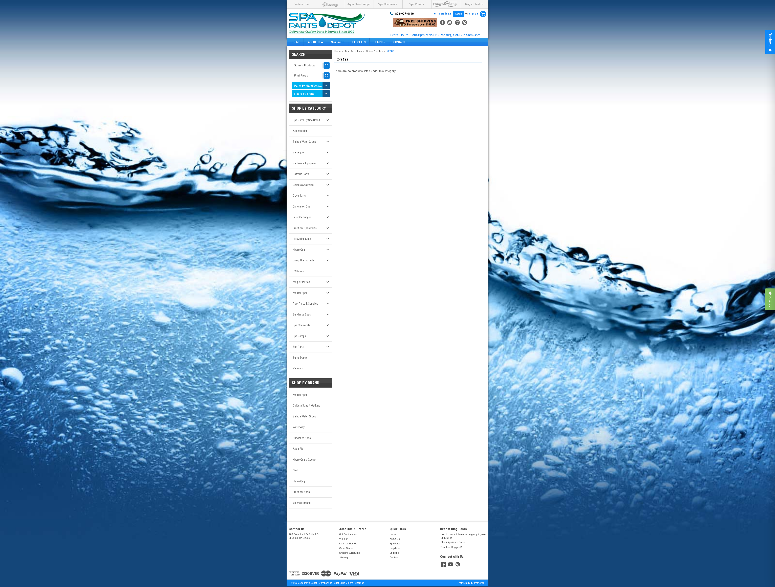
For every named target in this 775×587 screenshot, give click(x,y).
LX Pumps (299, 271)
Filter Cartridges (302, 217)
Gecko (297, 470)
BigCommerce (476, 583)
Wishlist (343, 539)
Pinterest (464, 22)
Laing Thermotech (303, 260)
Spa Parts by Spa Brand (306, 120)
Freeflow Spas (301, 492)
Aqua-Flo (298, 449)
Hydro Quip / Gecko (304, 459)
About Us (314, 42)
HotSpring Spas (302, 239)
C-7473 (390, 51)
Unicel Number (374, 51)
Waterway (299, 427)
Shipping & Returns (349, 552)
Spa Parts (337, 42)
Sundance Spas (302, 314)
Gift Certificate (442, 13)
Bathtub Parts (301, 174)
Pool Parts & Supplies (305, 303)
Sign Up (473, 13)
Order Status (346, 548)
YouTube (449, 22)
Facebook (442, 22)
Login (458, 13)
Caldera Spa (301, 4)
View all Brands (302, 503)
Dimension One (301, 206)
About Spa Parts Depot (453, 542)
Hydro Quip (299, 250)
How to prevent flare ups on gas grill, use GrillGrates (463, 536)
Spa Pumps (416, 4)
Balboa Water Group (304, 142)
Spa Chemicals (387, 4)
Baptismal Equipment (305, 163)
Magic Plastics (474, 4)
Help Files (359, 42)
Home (296, 42)
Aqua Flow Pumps (358, 4)
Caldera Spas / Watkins (306, 405)
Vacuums (298, 368)
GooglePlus (457, 22)
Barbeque (298, 152)
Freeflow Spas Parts (305, 228)
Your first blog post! (451, 547)
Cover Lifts (299, 195)
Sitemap (343, 557)
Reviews (770, 40)
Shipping (379, 42)
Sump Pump (300, 358)
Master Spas (300, 293)
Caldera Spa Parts (303, 185)
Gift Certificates (348, 534)
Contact (399, 42)
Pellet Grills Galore (343, 583)
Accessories (300, 131)
